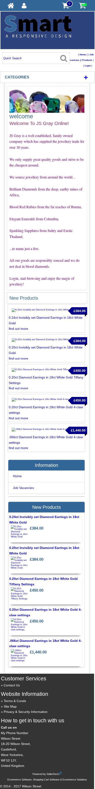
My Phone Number (14, 733)
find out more (18, 328)
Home (17, 476)
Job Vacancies (23, 488)
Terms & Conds (15, 701)
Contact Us (12, 685)
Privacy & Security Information (26, 712)
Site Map (10, 706)
